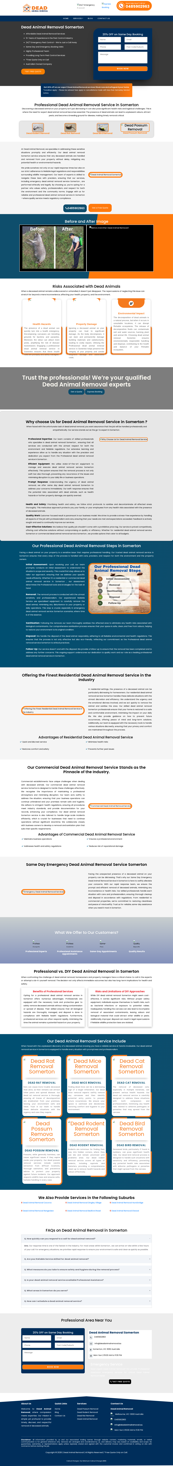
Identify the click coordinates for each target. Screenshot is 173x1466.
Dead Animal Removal (87, 1419)
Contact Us (104, 18)
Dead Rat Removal (85, 1415)
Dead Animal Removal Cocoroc (37, 1202)
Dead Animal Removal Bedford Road (84, 1210)
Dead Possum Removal (87, 1409)
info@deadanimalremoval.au (108, 1343)
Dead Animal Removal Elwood (125, 1210)
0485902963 (137, 6)
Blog (90, 18)
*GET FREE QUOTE (33, 71)
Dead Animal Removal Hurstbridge (127, 1202)
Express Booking (94, 391)
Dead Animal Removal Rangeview (38, 1210)
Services (77, 18)
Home (65, 18)
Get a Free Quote (100, 207)
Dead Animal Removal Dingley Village (84, 1202)
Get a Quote (76, 391)
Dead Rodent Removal (87, 1412)
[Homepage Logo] (36, 8)
